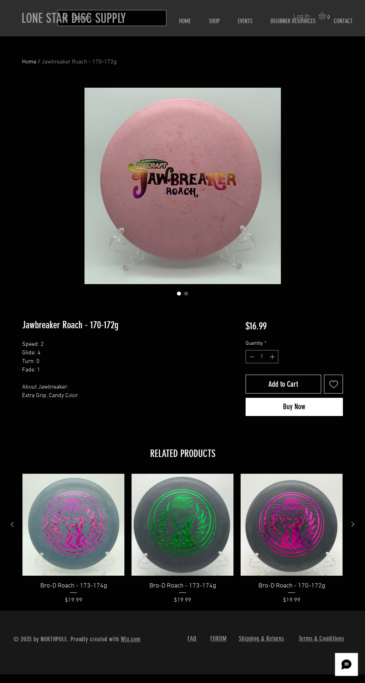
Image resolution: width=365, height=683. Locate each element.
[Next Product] (353, 524)
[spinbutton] (262, 356)
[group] (182, 539)
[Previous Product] (12, 524)
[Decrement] (251, 356)
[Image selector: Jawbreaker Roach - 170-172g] (178, 293)
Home (29, 62)
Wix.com (130, 639)
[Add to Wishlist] (333, 384)
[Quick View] (73, 525)
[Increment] (272, 356)
